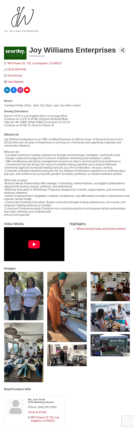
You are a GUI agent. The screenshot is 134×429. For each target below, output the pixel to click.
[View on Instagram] (20, 92)
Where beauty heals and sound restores (101, 228)
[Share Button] (122, 50)
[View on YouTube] (27, 92)
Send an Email (37, 412)
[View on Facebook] (14, 92)
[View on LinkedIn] (7, 92)
